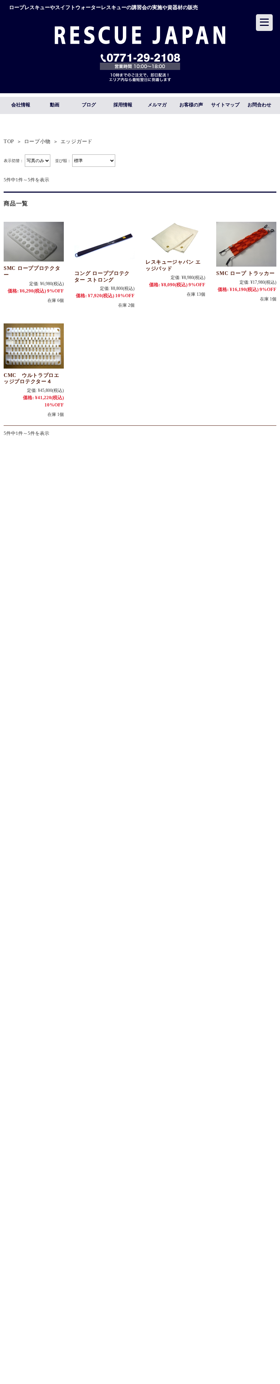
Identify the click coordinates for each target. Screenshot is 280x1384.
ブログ (89, 104)
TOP (9, 141)
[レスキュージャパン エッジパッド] (175, 239)
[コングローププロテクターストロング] (104, 244)
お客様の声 (191, 104)
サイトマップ (225, 104)
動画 (54, 104)
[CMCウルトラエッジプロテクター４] (34, 346)
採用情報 (122, 104)
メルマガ (157, 104)
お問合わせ (259, 104)
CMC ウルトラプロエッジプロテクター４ (31, 378)
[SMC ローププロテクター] (34, 242)
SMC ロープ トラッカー (245, 273)
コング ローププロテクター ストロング (102, 276)
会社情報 (20, 104)
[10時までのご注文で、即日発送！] (140, 42)
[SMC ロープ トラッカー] (246, 244)
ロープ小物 (37, 141)
